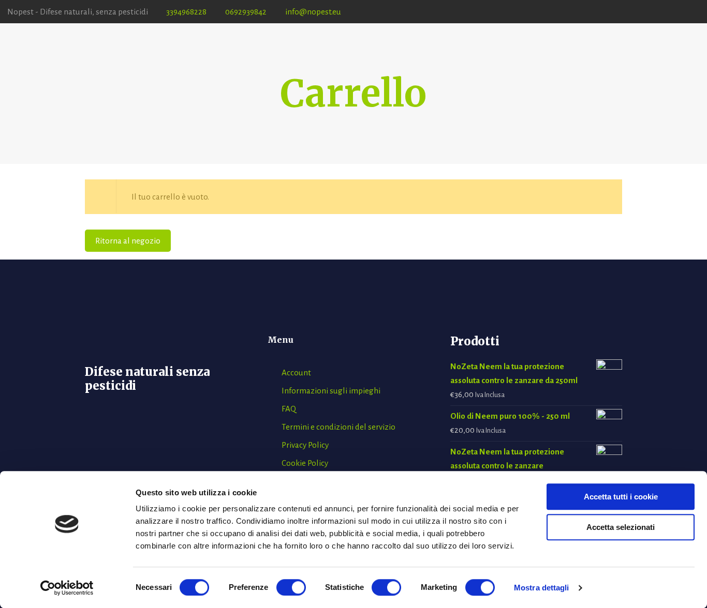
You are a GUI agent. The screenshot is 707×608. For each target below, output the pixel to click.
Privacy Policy (305, 444)
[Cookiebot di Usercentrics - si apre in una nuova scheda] (67, 588)
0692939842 (246, 11)
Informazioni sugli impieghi (331, 390)
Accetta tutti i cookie (621, 496)
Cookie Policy (305, 463)
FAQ (289, 408)
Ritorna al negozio (127, 240)
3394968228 (186, 11)
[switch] (291, 587)
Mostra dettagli (541, 587)
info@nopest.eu (313, 11)
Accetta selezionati (620, 527)
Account (296, 372)
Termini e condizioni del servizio (338, 426)
